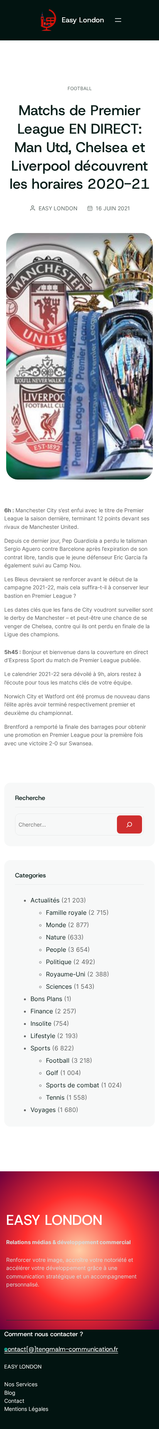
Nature (56, 937)
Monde (56, 925)
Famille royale (66, 912)
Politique (58, 962)
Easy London (83, 20)
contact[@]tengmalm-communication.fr (61, 1349)
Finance (41, 1011)
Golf (52, 1073)
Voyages (43, 1110)
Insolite (40, 1023)
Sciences (59, 986)
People (56, 949)
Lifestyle (42, 1036)
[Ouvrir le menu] (118, 20)
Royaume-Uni (65, 974)
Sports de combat (72, 1085)
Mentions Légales (26, 1409)
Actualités (44, 900)
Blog (9, 1392)
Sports (40, 1048)
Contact (14, 1400)
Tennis (55, 1097)
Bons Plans (46, 999)
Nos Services (20, 1384)
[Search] (129, 824)
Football (80, 88)
